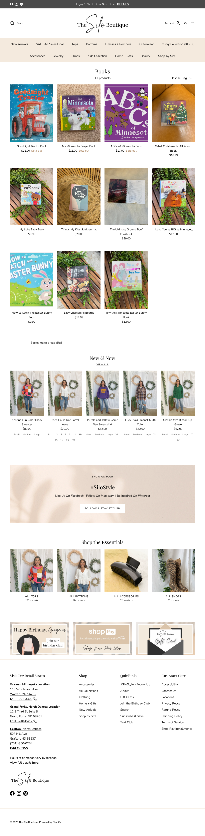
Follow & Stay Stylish (102, 508)
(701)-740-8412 (21, 721)
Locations (168, 697)
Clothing (84, 697)
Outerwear (146, 44)
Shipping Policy (172, 716)
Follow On (100, 496)
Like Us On (69, 496)
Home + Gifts (124, 56)
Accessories (37, 56)
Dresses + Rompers (118, 44)
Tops (75, 44)
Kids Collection (97, 56)
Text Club (126, 722)
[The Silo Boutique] (102, 23)
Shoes (75, 56)
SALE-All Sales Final (50, 44)
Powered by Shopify (50, 822)
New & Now (102, 358)
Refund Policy (171, 710)
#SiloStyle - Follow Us (135, 684)
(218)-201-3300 (21, 699)
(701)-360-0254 (21, 743)
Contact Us (169, 691)
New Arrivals (19, 44)
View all (102, 364)
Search (125, 710)
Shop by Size (167, 56)
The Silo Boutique (28, 822)
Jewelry (58, 56)
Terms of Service (173, 722)
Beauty (145, 56)
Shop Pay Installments (177, 729)
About (124, 691)
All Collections (88, 691)
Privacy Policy (171, 703)
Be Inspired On (133, 496)
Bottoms (91, 44)
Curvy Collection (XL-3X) (178, 44)
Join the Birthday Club (135, 703)
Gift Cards (127, 697)
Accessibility (170, 684)
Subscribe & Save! (132, 716)
